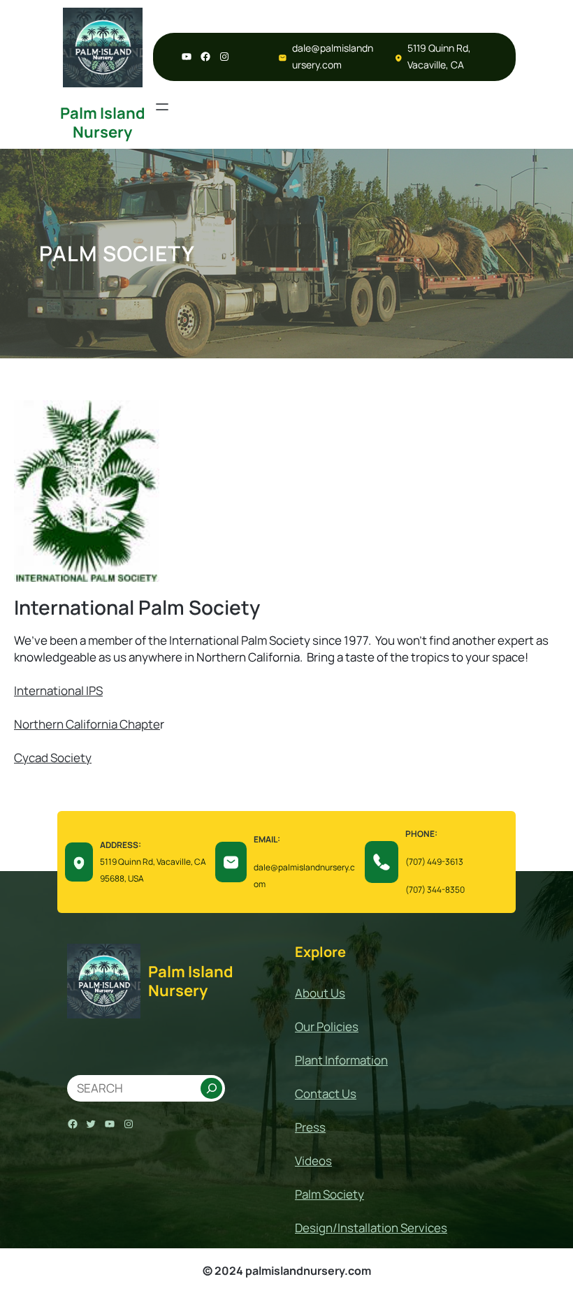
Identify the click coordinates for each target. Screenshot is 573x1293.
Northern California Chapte (87, 724)
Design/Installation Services (371, 1228)
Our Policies (326, 1026)
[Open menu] (162, 107)
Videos (313, 1161)
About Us (320, 993)
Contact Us (325, 1094)
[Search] (212, 1088)
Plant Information (341, 1060)
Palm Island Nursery (102, 122)
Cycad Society (53, 758)
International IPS (58, 690)
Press (310, 1127)
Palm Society (329, 1194)
